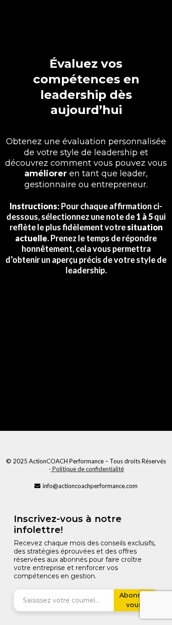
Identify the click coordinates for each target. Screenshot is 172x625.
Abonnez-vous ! (136, 600)
